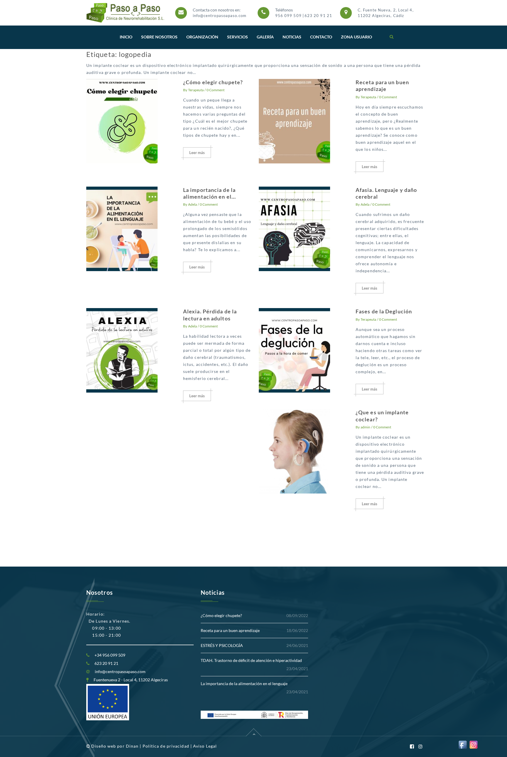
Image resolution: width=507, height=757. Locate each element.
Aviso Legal (205, 746)
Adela (192, 204)
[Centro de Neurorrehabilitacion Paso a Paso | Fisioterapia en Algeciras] (125, 13)
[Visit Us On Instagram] (473, 744)
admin (365, 427)
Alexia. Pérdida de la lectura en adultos (210, 314)
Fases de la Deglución (384, 311)
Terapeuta (196, 90)
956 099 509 (288, 15)
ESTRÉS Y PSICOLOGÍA (222, 645)
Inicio (126, 36)
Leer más (197, 152)
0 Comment (215, 90)
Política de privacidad (166, 746)
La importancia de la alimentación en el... (209, 193)
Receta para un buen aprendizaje (382, 85)
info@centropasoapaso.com (219, 15)
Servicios (237, 36)
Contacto (321, 36)
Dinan (132, 746)
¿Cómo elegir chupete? (213, 82)
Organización (202, 36)
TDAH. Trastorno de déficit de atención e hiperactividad (251, 660)
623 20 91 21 (318, 15)
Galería (265, 36)
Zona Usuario (356, 36)
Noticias (292, 36)
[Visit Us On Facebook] (462, 744)
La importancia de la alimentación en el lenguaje (244, 683)
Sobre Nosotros (159, 36)
